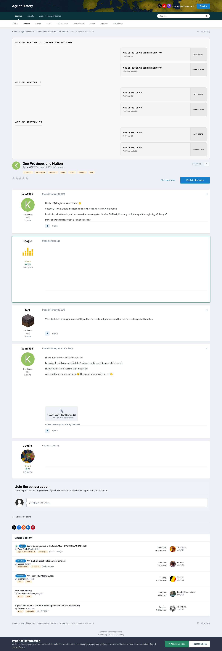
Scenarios (60, 167)
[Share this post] (207, 194)
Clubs (15, 24)
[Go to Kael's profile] (28, 320)
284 (29, 264)
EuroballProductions (26, 594)
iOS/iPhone (118, 24)
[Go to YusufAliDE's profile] (173, 549)
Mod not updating (23, 590)
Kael (27, 310)
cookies (30, 644)
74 (28, 469)
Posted (53, 194)
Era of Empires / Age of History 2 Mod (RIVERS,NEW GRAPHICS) (57, 546)
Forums (26, 24)
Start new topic (168, 180)
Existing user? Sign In (182, 6)
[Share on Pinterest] (33, 527)
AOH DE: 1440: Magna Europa (40, 576)
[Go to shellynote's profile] (173, 609)
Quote (55, 226)
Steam (92, 24)
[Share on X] (14, 527)
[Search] (206, 16)
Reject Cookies (199, 644)
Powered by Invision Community (111, 634)
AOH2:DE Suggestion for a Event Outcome (46, 561)
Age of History (22, 6)
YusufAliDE (22, 549)
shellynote (22, 608)
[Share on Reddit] (23, 527)
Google (27, 241)
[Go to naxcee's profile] (173, 564)
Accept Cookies (177, 644)
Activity (30, 16)
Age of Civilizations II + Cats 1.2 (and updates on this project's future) (47, 605)
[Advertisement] (100, 269)
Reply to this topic (195, 180)
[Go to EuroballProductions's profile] (173, 594)
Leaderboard (78, 24)
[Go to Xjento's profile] (173, 579)
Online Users (62, 24)
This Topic (195, 16)
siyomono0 (22, 579)
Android (104, 24)
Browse (18, 16)
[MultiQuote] (47, 226)
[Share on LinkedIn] (28, 527)
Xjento (180, 577)
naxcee (21, 564)
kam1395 (30, 167)
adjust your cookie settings (95, 644)
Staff (49, 24)
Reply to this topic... (40, 502)
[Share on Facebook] (19, 527)
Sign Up (203, 6)
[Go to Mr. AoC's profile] (28, 251)
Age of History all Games (50, 16)
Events (38, 24)
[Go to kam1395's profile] (16, 165)
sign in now (77, 490)
